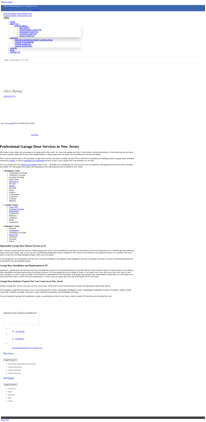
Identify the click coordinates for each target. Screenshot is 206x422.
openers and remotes (28, 165)
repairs (12, 161)
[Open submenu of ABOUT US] (19, 24)
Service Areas (15, 60)
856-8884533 (19, 339)
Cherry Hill (13, 207)
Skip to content (6, 2)
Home (7, 60)
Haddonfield (14, 211)
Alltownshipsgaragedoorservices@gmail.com (27, 348)
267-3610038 (19, 331)
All (11, 123)
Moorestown (14, 182)
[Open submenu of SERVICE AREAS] (28, 26)
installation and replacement (34, 161)
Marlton (12, 186)
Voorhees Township (16, 209)
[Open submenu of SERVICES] (18, 38)
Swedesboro (13, 230)
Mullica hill (13, 235)
